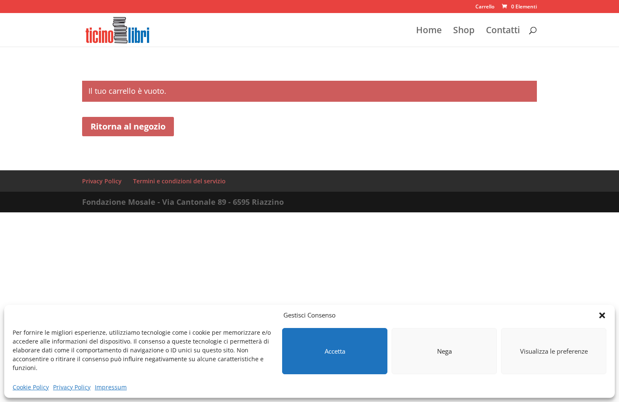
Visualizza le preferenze (554, 351)
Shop (464, 31)
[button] (602, 315)
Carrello (484, 7)
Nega (444, 351)
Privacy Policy (72, 387)
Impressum (111, 387)
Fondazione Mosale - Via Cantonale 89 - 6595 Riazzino (183, 202)
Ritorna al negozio (128, 126)
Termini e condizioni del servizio (179, 181)
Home (429, 31)
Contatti (503, 31)
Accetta (335, 351)
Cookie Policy (31, 387)
